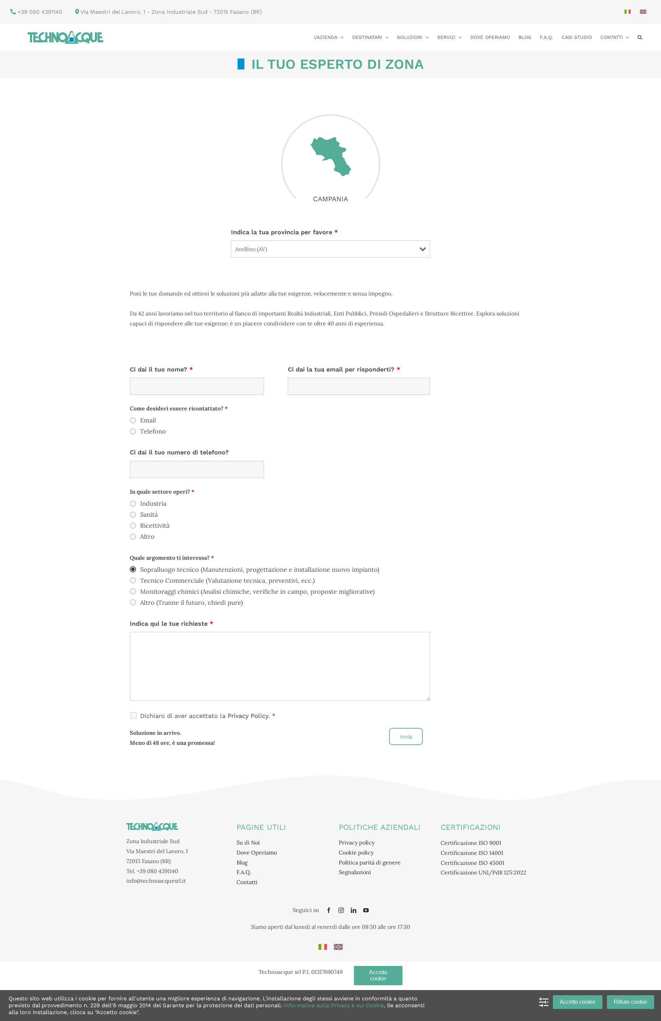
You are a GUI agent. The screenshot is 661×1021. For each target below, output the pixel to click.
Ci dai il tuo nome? (161, 369)
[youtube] (366, 910)
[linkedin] (353, 910)
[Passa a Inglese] (643, 12)
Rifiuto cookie (630, 1002)
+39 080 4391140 (39, 12)
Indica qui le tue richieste (171, 623)
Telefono (153, 431)
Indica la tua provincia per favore (284, 232)
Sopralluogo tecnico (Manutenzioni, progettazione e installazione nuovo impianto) (259, 569)
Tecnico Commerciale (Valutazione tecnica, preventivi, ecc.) (227, 580)
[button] (640, 36)
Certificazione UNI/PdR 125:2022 (483, 872)
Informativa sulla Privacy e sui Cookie (334, 1005)
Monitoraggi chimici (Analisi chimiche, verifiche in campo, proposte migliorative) (257, 591)
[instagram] (341, 910)
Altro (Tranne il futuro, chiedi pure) (191, 602)
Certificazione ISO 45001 (472, 862)
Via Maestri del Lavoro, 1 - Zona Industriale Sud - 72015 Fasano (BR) (171, 12)
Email (148, 420)
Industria (153, 503)
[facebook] (329, 910)
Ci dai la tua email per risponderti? (344, 369)
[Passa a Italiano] (322, 947)
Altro (147, 536)
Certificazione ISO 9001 (471, 842)
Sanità (149, 514)
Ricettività (154, 525)
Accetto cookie (578, 1002)
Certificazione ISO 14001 (472, 852)
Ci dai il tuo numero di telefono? (179, 452)
